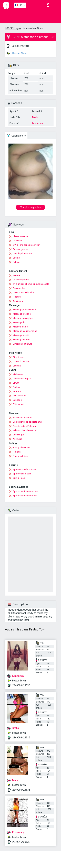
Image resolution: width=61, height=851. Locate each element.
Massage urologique (23, 318)
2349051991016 (20, 46)
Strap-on (17, 391)
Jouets (16, 257)
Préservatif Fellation (22, 417)
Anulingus (18, 301)
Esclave (16, 387)
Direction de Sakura (22, 344)
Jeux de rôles (19, 395)
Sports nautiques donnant (25, 491)
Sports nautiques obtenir (25, 495)
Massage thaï (19, 322)
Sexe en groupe (20, 249)
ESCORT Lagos (13, 28)
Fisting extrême (20, 456)
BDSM (16, 383)
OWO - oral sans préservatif (26, 245)
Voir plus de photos (30, 207)
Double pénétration (22, 253)
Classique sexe (20, 236)
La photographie (21, 279)
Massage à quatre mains (25, 331)
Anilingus (17, 439)
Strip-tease (18, 357)
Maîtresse (18, 374)
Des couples (19, 288)
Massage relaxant (21, 339)
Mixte (35, 117)
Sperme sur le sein (22, 473)
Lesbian (17, 365)
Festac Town (19, 53)
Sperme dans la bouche (24, 469)
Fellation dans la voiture (24, 430)
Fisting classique (21, 447)
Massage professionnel (24, 309)
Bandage (17, 400)
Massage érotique (22, 314)
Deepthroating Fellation (24, 426)
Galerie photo (18, 135)
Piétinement (18, 404)
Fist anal (17, 451)
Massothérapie (20, 326)
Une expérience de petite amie (27, 422)
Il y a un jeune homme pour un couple (31, 284)
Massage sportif (21, 335)
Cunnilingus (18, 434)
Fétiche (16, 262)
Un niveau (17, 240)
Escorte (16, 275)
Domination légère (22, 378)
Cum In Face (19, 478)
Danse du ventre (21, 361)
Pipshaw (17, 296)
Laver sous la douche (23, 292)
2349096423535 (21, 685)
